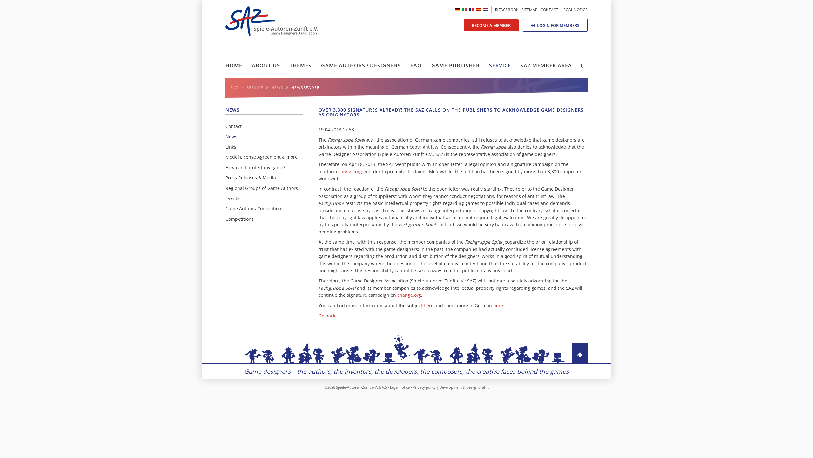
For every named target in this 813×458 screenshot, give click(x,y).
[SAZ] (471, 9)
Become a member (491, 25)
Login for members (557, 25)
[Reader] (464, 9)
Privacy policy (424, 387)
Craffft (483, 387)
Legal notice (400, 387)
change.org (350, 172)
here (428, 305)
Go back (327, 316)
